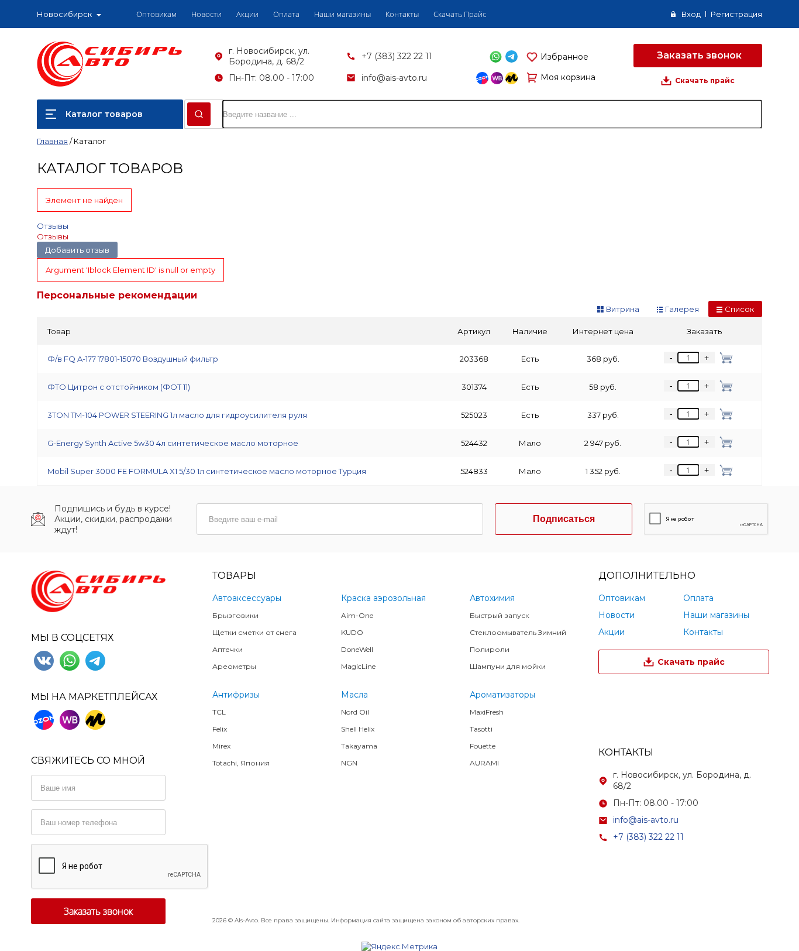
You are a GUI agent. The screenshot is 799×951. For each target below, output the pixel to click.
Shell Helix (357, 729)
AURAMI (484, 762)
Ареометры (234, 666)
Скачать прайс (705, 80)
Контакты (402, 14)
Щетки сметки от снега (254, 632)
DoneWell (357, 649)
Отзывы (52, 226)
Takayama (359, 745)
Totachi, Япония (241, 762)
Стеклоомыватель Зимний (518, 632)
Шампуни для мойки (508, 666)
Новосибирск (64, 14)
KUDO (352, 632)
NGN (349, 762)
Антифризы (236, 694)
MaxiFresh (487, 712)
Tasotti (481, 729)
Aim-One (357, 615)
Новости (206, 14)
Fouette (482, 745)
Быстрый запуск (499, 615)
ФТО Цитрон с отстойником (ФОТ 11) (118, 387)
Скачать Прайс (459, 14)
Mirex (221, 745)
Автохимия (492, 598)
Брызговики (235, 615)
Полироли (489, 649)
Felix (219, 729)
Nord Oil (355, 712)
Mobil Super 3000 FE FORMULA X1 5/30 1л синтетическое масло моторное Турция (206, 471)
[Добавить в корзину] (724, 357)
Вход (691, 14)
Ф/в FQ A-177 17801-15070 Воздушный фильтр (132, 358)
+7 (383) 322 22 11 (396, 56)
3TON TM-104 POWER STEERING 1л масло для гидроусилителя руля (177, 415)
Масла (354, 694)
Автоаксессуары (246, 598)
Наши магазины (342, 14)
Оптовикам (156, 14)
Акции (247, 14)
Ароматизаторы (502, 694)
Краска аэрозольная (383, 598)
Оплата (286, 14)
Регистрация (736, 14)
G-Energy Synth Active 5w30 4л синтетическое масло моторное (172, 443)
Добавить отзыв (77, 250)
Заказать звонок (698, 55)
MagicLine (358, 666)
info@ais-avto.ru (394, 78)
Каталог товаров (104, 114)
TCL (219, 712)
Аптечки (227, 649)
